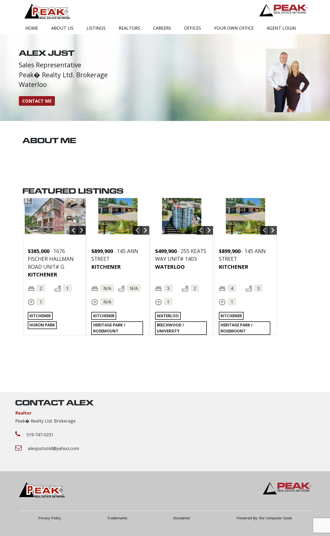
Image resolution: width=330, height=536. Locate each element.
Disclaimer (181, 517)
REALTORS (129, 28)
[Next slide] (81, 230)
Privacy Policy (49, 517)
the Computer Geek (275, 517)
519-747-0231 (39, 434)
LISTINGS (96, 28)
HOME (31, 28)
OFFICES (192, 28)
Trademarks (117, 517)
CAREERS (162, 28)
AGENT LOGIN (281, 28)
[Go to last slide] (73, 230)
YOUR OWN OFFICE (234, 28)
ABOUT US (62, 28)
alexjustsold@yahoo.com (53, 448)
